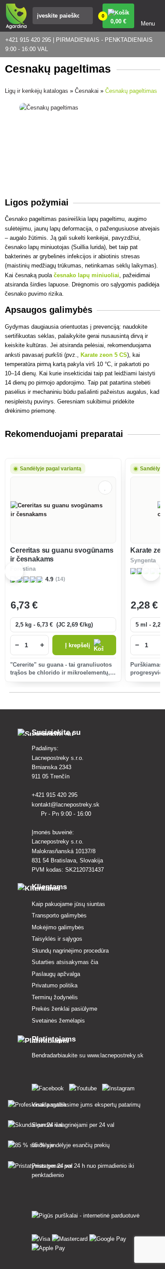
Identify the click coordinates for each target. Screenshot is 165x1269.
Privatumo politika (54, 985)
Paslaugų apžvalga (56, 974)
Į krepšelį (77, 645)
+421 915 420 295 (55, 795)
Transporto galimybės (59, 915)
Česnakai (87, 91)
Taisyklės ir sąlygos (57, 938)
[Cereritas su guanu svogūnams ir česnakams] (63, 510)
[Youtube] (84, 1086)
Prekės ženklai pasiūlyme (64, 1008)
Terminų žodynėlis (55, 997)
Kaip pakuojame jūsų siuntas (68, 904)
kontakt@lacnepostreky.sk (66, 804)
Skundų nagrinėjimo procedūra (70, 950)
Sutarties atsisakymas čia (65, 962)
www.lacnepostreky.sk (115, 1055)
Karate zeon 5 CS (104, 355)
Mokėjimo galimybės (58, 927)
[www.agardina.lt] (49, 1086)
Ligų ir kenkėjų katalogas (36, 91)
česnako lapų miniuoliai (86, 275)
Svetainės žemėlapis (58, 1020)
